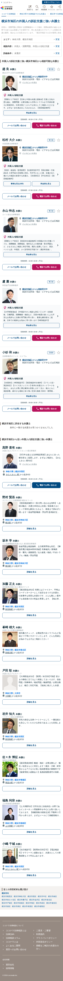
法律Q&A (10, 934)
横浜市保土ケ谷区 (9, 900)
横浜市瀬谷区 (51, 903)
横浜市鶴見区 (7, 896)
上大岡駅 (9, 826)
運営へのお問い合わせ (16, 949)
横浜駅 (8, 523)
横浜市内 (5, 893)
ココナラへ (7, 2)
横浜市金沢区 (34, 900)
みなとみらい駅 (13, 474)
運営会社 (10, 964)
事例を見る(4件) (17, 184)
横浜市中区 (42, 896)
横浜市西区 (20, 471)
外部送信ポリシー (44, 942)
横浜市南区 (52, 896)
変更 (58, 39)
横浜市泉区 (16, 906)
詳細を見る (31, 528)
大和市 (17, 693)
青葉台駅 (9, 783)
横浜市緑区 (40, 903)
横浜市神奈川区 (21, 520)
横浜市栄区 (6, 906)
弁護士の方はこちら (52, 2)
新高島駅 (9, 609)
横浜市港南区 (20, 823)
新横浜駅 (9, 653)
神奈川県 (9, 471)
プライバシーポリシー (46, 938)
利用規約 (40, 934)
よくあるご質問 (13, 945)
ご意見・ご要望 (43, 930)
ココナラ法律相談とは (16, 930)
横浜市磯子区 (22, 900)
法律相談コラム (13, 938)
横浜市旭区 (27, 77)
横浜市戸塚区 (7, 903)
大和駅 (8, 696)
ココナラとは (12, 942)
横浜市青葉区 (20, 780)
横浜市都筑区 (39, 906)
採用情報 (10, 968)
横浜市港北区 (20, 650)
